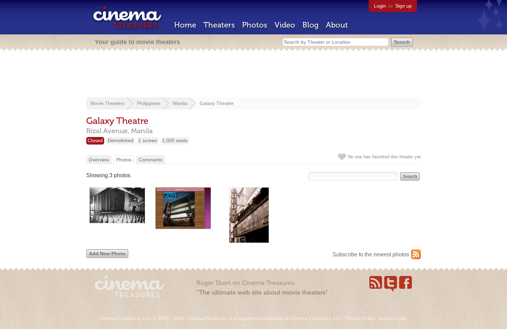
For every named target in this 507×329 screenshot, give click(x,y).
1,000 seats (175, 140)
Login (380, 6)
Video (285, 25)
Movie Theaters (107, 103)
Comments (150, 159)
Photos (254, 25)
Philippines (148, 103)
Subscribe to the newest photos (370, 254)
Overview (99, 159)
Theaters (219, 25)
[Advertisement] (253, 74)
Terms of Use (392, 318)
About (337, 25)
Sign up (403, 6)
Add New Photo (107, 253)
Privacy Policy (360, 318)
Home (185, 25)
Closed (95, 140)
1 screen (147, 140)
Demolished (120, 140)
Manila (180, 103)
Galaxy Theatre (216, 103)
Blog (310, 25)
